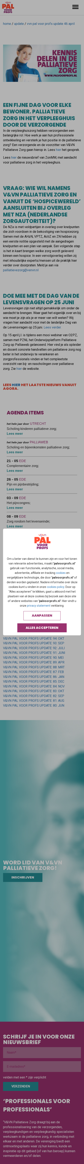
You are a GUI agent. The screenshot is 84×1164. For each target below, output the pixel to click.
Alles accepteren (42, 627)
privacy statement (38, 605)
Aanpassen (42, 615)
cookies (61, 572)
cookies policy (55, 587)
